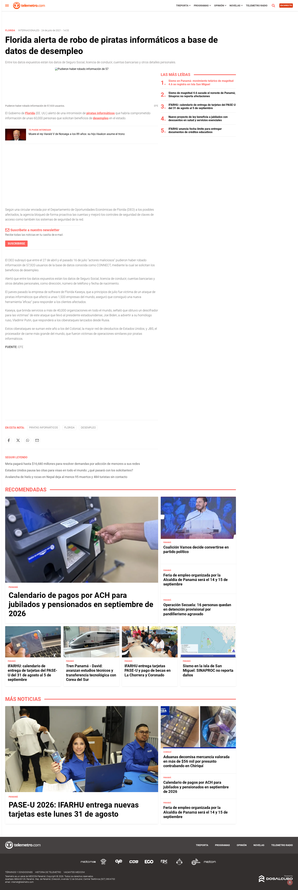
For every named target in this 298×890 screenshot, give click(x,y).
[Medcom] (209, 864)
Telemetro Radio (256, 5)
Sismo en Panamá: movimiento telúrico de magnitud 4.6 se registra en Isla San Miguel (201, 82)
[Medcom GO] (88, 864)
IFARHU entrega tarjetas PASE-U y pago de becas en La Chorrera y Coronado (148, 670)
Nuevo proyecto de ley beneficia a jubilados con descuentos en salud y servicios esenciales (198, 118)
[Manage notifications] (290, 882)
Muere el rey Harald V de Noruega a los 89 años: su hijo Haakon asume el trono (77, 134)
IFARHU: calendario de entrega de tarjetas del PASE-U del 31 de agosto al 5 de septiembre (202, 106)
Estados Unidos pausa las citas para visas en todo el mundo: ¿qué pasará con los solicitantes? (69, 470)
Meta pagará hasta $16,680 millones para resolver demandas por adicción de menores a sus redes (72, 464)
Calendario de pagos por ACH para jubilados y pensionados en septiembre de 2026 (81, 604)
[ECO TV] (149, 864)
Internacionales (28, 30)
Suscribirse (16, 243)
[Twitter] (18, 440)
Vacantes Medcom (74, 872)
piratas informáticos (100, 113)
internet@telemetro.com (22, 882)
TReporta (182, 5)
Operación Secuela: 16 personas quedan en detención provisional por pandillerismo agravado (197, 609)
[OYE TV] (118, 864)
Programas (201, 5)
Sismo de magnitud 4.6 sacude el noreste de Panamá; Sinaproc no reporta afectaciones (201, 94)
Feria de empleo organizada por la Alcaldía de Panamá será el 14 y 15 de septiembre (195, 579)
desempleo (100, 118)
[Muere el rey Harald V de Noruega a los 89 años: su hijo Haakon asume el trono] (15, 139)
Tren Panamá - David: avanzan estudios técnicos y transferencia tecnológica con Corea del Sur (91, 673)
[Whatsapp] (27, 440)
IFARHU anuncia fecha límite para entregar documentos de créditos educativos (195, 130)
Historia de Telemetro (48, 872)
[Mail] (37, 440)
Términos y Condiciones (19, 872)
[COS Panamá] (133, 864)
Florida (30, 113)
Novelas (235, 5)
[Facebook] (8, 440)
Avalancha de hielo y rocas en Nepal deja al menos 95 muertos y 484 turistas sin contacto (66, 477)
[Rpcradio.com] (164, 864)
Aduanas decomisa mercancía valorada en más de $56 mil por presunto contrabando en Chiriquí (196, 761)
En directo (286, 5)
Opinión (219, 5)
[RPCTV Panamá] (103, 864)
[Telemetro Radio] (194, 864)
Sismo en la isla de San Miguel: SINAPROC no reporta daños (208, 670)
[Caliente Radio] (179, 864)
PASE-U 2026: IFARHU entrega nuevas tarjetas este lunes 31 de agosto (74, 809)
